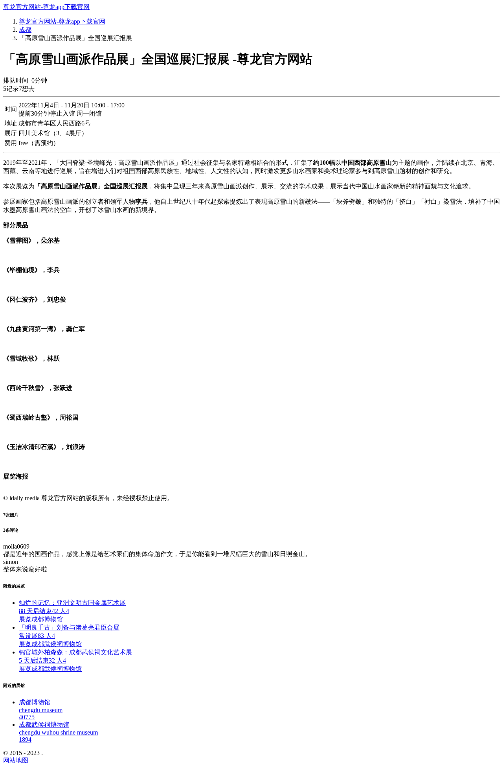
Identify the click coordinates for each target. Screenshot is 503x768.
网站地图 (15, 760)
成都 (25, 29)
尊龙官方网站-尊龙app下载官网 (46, 7)
